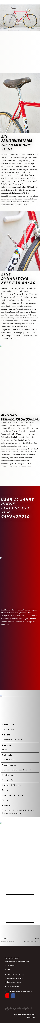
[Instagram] (7, 995)
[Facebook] (13, 995)
